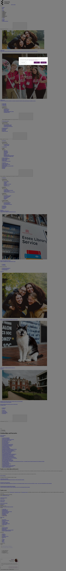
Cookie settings (23, 62)
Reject (37, 62)
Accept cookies (43, 62)
